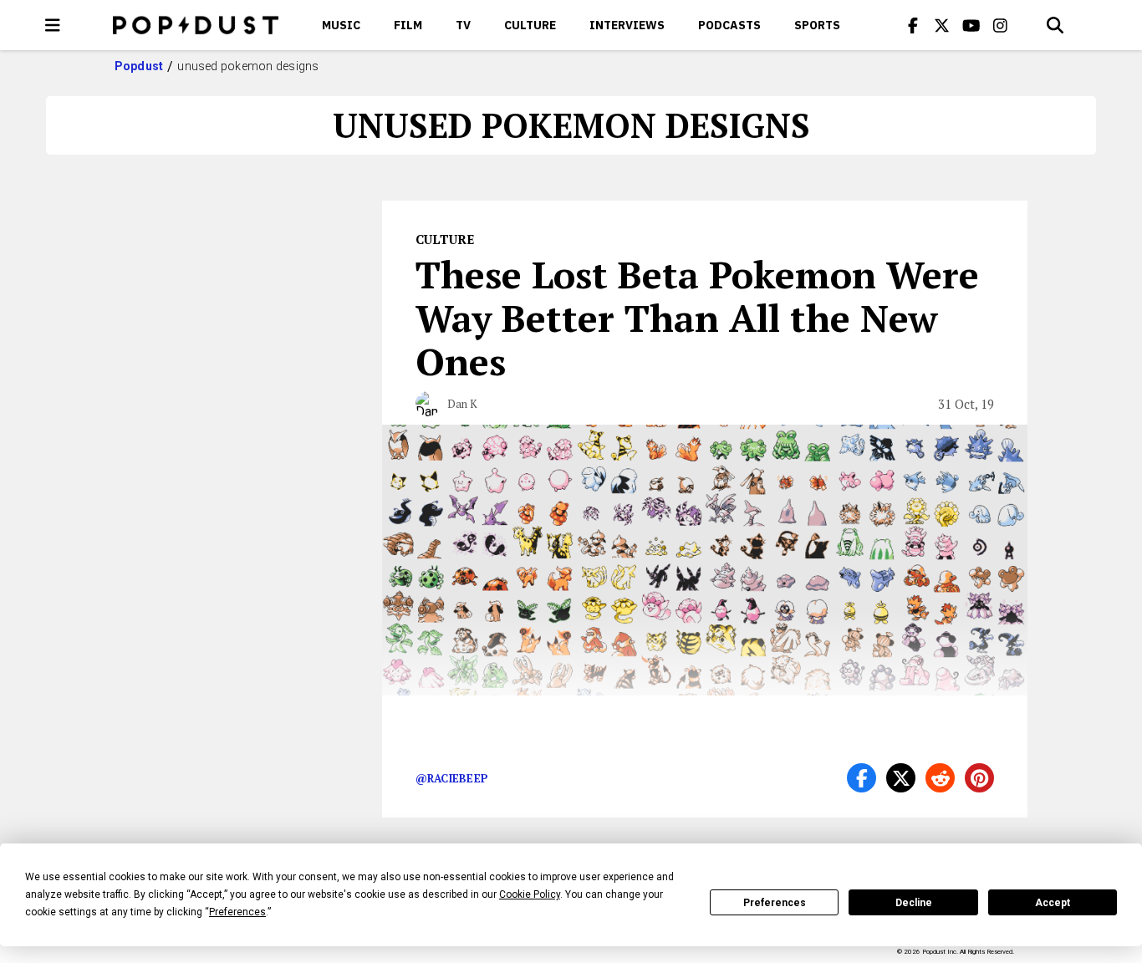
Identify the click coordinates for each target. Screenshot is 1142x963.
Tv (463, 25)
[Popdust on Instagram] (1000, 25)
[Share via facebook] (861, 777)
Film (408, 25)
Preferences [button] (237, 912)
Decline (913, 903)
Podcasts (729, 25)
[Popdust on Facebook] (912, 25)
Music (341, 25)
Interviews (627, 25)
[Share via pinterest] (979, 777)
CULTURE (530, 25)
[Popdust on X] (942, 25)
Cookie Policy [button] (529, 894)
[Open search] (1055, 25)
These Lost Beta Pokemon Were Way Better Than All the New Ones (697, 317)
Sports (817, 25)
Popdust (139, 66)
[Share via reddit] (940, 777)
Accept (1052, 903)
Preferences (774, 903)
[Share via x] (900, 777)
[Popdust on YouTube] (971, 25)
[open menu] (53, 25)
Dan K (462, 403)
